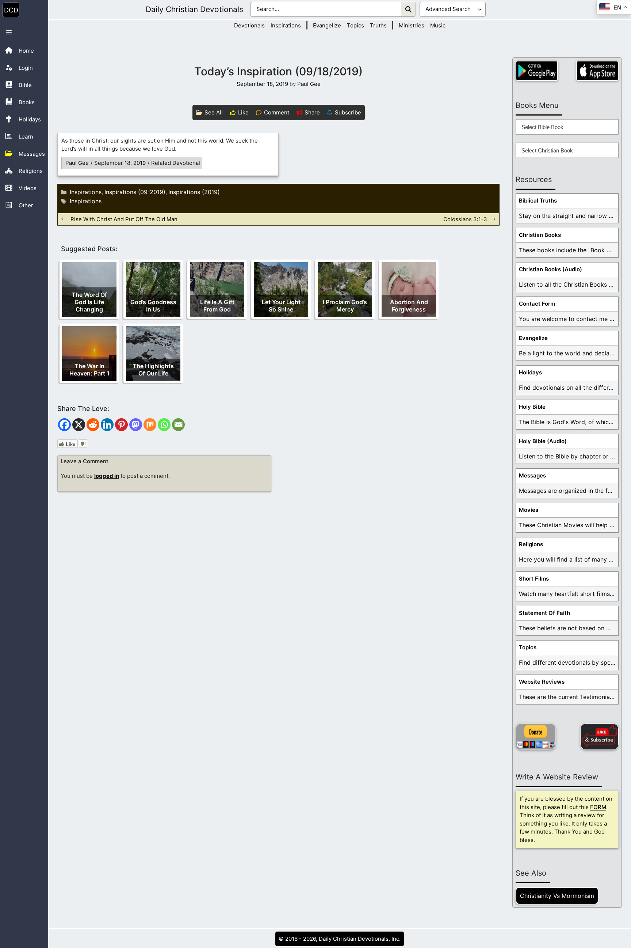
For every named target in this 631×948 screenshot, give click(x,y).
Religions (531, 544)
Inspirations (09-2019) (134, 192)
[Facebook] (64, 424)
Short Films (534, 578)
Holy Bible (532, 406)
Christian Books (540, 234)
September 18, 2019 (120, 162)
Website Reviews (542, 681)
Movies (528, 509)
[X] (78, 424)
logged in (106, 475)
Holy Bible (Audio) (543, 441)
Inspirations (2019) (194, 192)
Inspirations (286, 25)
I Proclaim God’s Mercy (345, 305)
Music (437, 25)
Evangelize (327, 25)
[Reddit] (93, 424)
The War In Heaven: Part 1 (89, 369)
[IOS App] (597, 71)
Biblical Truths (538, 200)
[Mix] (150, 424)
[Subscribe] (599, 737)
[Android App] (537, 71)
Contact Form (537, 303)
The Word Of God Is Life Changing (89, 302)
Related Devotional (175, 162)
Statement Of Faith (544, 612)
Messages (532, 475)
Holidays (530, 372)
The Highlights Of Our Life (153, 369)
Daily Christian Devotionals (194, 9)
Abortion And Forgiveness (409, 305)
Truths (378, 25)
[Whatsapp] (164, 424)
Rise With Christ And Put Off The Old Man (123, 218)
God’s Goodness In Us (153, 305)
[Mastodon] (135, 424)
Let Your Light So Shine (281, 305)
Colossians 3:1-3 (465, 218)
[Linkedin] (107, 424)
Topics (355, 25)
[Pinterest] (121, 424)
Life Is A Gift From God (217, 305)
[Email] (178, 424)
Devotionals (249, 25)
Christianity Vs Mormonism (557, 895)
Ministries (411, 25)
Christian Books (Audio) (550, 269)
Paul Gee (77, 162)
